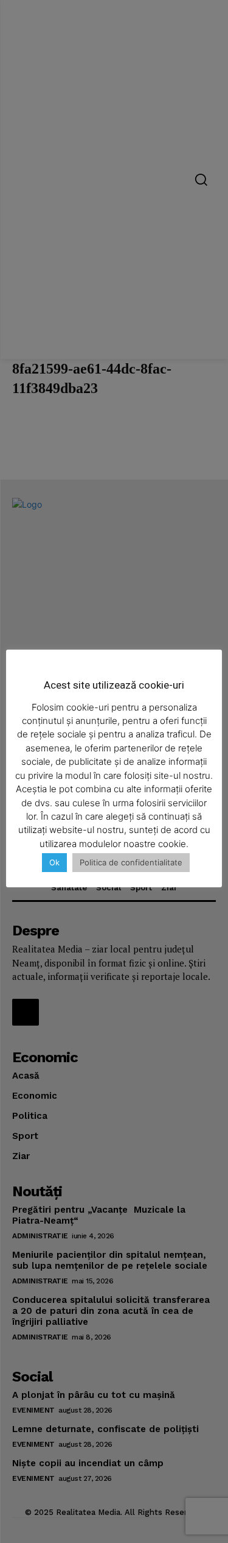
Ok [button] (54, 862)
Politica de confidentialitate (131, 862)
